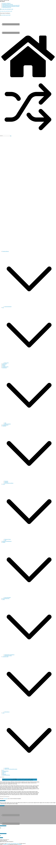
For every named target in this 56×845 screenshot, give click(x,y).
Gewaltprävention (5, 366)
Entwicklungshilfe (7, 597)
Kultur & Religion (7, 423)
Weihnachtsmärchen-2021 (6, 7)
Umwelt (3, 484)
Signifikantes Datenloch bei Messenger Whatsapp (10, 6)
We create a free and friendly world (6, 11)
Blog (3, 307)
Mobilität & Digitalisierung (6, 541)
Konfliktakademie (5, 424)
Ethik (5, 422)
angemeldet (5, 798)
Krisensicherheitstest (7, 306)
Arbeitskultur (6, 768)
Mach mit (3, 364)
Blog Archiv (6, 362)
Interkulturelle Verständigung (9, 654)
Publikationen (4, 363)
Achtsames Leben (5, 656)
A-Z (3, 770)
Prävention (6, 481)
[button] (29, 305)
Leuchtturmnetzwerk (5, 598)
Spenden (3, 365)
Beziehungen (4, 367)
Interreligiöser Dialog (8, 655)
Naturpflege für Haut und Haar (7, 4)
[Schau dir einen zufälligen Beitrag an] (28, 134)
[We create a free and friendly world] (28, 78)
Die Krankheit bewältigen (8, 483)
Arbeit (3, 712)
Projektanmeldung (5, 771)
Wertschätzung (6, 711)
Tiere (5, 540)
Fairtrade (3, 542)
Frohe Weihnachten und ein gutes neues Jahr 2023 (11, 5)
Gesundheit (4, 425)
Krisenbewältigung (5, 251)
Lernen (3, 599)
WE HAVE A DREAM (6, 3)
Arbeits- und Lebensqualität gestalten (10, 769)
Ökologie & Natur (7, 539)
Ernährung (6, 482)
